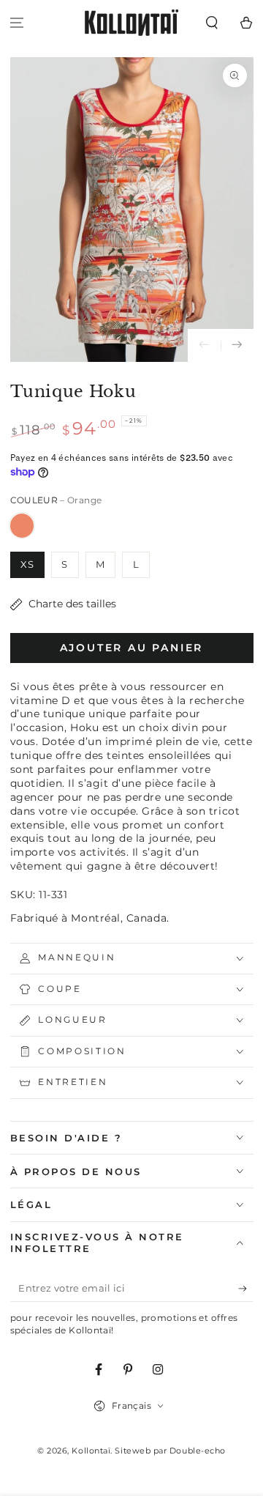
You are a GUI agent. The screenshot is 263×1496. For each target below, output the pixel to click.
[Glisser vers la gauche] (204, 345)
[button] (211, 23)
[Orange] (22, 525)
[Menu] (17, 23)
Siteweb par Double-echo (170, 1451)
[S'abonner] (246, 1289)
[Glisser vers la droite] (237, 345)
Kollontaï (91, 1451)
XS (27, 564)
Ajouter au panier (132, 647)
